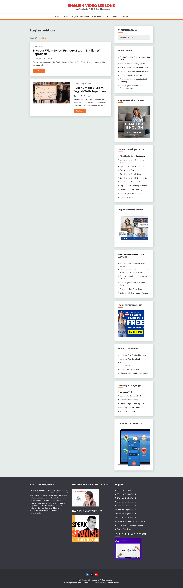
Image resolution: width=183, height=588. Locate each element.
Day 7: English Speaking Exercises (133, 186)
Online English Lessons (129, 400)
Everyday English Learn (82, 84)
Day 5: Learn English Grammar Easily (134, 178)
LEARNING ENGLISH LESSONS (131, 255)
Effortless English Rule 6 (126, 514)
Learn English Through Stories (131, 75)
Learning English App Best (130, 396)
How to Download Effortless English (131, 521)
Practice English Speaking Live (132, 404)
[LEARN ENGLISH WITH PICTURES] (128, 559)
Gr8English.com (36, 510)
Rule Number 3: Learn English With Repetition (90, 89)
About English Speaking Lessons (133, 156)
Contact (58, 16)
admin (50, 58)
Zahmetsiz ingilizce (127, 411)
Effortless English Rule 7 (126, 517)
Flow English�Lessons (137, 355)
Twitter (91, 574)
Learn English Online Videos (131, 193)
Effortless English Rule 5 (126, 510)
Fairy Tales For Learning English (132, 64)
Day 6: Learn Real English (130, 182)
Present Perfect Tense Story (131, 289)
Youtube (96, 574)
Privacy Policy (112, 16)
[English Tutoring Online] (134, 242)
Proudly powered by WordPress (76, 582)
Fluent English (38, 46)
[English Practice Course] (134, 137)
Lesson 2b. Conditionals (139, 373)
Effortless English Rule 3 (126, 502)
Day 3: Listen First (127, 170)
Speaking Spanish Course (130, 408)
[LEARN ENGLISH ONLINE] (131, 336)
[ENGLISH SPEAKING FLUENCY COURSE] (85, 506)
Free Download (98, 16)
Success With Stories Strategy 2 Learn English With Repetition (68, 52)
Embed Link (84, 16)
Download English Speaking (131, 189)
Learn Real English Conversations (130, 525)
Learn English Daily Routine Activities (134, 71)
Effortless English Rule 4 (126, 506)
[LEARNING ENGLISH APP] (134, 466)
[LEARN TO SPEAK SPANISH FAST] (85, 541)
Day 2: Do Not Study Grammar (132, 166)
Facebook (87, 574)
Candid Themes (113, 582)
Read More (39, 71)
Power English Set (127, 197)
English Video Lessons (91, 5)
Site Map (124, 16)
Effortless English (71, 16)
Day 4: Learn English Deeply (131, 174)
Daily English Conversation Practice (134, 293)
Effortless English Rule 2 (126, 498)
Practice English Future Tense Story (134, 67)
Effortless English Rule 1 (126, 494)
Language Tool (126, 392)
